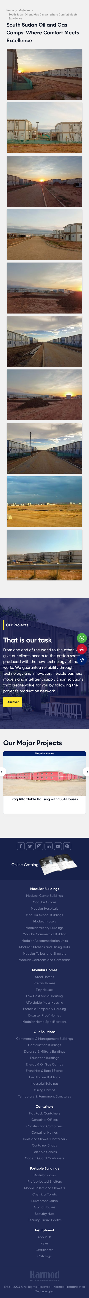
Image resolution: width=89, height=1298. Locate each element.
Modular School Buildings (44, 915)
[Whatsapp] (82, 638)
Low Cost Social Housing (44, 996)
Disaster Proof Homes (44, 1015)
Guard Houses (44, 1207)
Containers (44, 1106)
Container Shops (44, 1145)
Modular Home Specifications (44, 1022)
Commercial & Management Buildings (44, 1039)
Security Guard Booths (45, 1220)
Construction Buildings (44, 1045)
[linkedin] (48, 846)
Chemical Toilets (44, 1194)
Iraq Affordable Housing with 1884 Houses (44, 799)
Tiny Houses (44, 990)
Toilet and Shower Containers (44, 1139)
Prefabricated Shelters (44, 1181)
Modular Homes (44, 753)
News (44, 1243)
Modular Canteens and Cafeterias (44, 960)
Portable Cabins (44, 1152)
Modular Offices (44, 902)
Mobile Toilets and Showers (44, 1188)
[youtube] (58, 846)
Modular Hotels (44, 921)
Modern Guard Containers (44, 1158)
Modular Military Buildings (44, 928)
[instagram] (39, 846)
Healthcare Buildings (44, 1077)
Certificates (44, 1250)
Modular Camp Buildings (44, 896)
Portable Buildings (44, 1168)
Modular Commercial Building (45, 934)
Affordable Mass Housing (44, 1003)
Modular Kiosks (44, 1175)
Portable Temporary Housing (44, 1009)
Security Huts (44, 1214)
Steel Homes (44, 977)
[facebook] (21, 846)
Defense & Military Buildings (44, 1052)
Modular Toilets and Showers (44, 954)
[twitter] (30, 846)
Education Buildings (44, 1058)
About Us (44, 1237)
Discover (13, 702)
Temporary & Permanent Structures (44, 1096)
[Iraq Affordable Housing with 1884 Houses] (44, 778)
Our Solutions (44, 1032)
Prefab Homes (44, 983)
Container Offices (45, 1120)
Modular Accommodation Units (44, 941)
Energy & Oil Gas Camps (44, 1064)
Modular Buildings (44, 889)
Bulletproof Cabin (44, 1201)
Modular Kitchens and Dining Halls (44, 947)
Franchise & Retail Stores (44, 1071)
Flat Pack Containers (44, 1113)
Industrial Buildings (45, 1084)
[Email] (82, 660)
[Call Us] (82, 649)
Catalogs (44, 1256)
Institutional (44, 1230)
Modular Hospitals (44, 908)
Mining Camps (44, 1090)
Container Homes (45, 1132)
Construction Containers (44, 1126)
